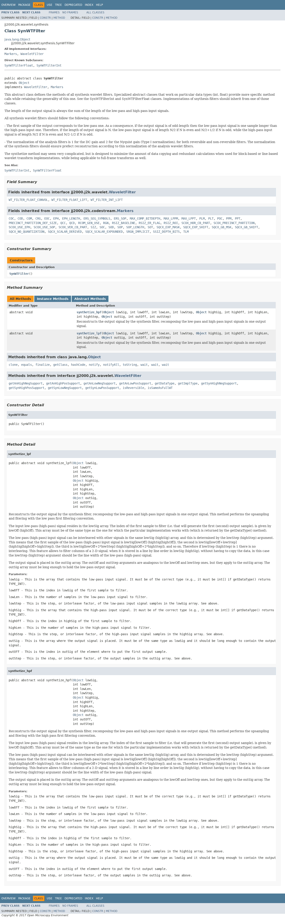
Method (59, 17)
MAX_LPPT (188, 218)
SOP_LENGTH (135, 227)
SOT (150, 227)
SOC (102, 227)
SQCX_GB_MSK (221, 227)
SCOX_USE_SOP (44, 227)
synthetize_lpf (89, 333)
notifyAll (111, 364)
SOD (111, 227)
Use (49, 4)
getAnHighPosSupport (63, 383)
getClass (60, 364)
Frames (54, 12)
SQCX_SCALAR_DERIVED (65, 231)
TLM (186, 231)
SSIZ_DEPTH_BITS (166, 231)
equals (26, 364)
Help (99, 4)
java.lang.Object (17, 39)
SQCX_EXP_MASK (168, 227)
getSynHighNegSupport (219, 383)
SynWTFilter (19, 273)
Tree (58, 4)
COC (11, 218)
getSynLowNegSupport (65, 388)
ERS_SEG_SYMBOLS (96, 218)
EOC (47, 218)
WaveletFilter (32, 54)
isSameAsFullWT (160, 388)
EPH (56, 218)
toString (130, 364)
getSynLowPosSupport (102, 388)
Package (24, 4)
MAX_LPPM (171, 218)
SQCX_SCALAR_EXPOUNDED (104, 231)
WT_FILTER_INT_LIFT (107, 200)
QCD (72, 223)
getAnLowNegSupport (99, 383)
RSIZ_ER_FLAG (149, 223)
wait (144, 364)
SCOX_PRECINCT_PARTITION (234, 223)
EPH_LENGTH (71, 218)
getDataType (164, 383)
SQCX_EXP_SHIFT (195, 227)
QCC (63, 223)
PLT (211, 218)
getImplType (187, 383)
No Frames (70, 12)
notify (94, 364)
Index (89, 4)
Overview (8, 4)
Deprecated (73, 4)
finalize (42, 364)
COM (29, 218)
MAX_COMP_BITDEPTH (145, 218)
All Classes (95, 12)
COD (20, 218)
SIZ (93, 227)
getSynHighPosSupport (26, 388)
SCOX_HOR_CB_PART (195, 223)
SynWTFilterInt (49, 65)
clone (13, 364)
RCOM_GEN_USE (89, 223)
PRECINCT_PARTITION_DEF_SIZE (33, 223)
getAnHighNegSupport (26, 383)
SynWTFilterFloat (18, 65)
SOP (120, 227)
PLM (202, 218)
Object (24, 83)
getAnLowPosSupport (135, 383)
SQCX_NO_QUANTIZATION (26, 231)
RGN (105, 223)
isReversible (133, 388)
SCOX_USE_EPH (19, 227)
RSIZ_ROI (171, 223)
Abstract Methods (90, 299)
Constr (45, 17)
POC (219, 218)
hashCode (78, 364)
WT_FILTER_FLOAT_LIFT (69, 200)
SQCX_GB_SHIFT (246, 227)
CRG (38, 218)
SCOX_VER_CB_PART (73, 227)
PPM (228, 218)
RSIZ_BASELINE (123, 223)
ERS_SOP (120, 218)
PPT (237, 218)
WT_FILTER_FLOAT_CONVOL (28, 200)
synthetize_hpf (89, 312)
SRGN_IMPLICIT (137, 231)
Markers (10, 54)
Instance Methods (52, 299)
